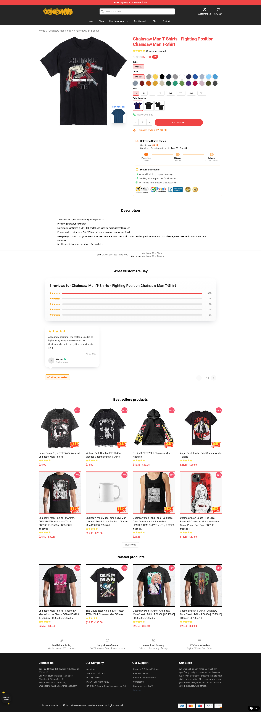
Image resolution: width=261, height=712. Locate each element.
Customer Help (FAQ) (143, 686)
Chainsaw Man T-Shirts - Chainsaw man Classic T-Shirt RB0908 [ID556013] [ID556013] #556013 (201, 614)
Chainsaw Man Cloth (59, 30)
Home (42, 30)
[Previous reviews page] (199, 378)
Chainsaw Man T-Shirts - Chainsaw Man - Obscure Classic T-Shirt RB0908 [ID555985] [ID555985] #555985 (59, 614)
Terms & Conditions (95, 673)
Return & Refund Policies (144, 677)
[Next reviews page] (213, 378)
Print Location (140, 98)
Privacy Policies (93, 677)
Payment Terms (140, 673)
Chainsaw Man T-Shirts (86, 30)
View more (130, 545)
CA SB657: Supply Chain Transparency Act (106, 686)
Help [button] (255, 708)
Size (135, 88)
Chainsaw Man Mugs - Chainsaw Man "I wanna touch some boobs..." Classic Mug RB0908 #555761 (106, 521)
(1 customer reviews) (156, 51)
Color (135, 71)
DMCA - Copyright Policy (97, 682)
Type (135, 62)
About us (90, 669)
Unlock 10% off (6, 698)
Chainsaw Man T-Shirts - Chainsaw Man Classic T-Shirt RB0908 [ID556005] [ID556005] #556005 (154, 614)
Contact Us (138, 682)
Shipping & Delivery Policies (145, 669)
